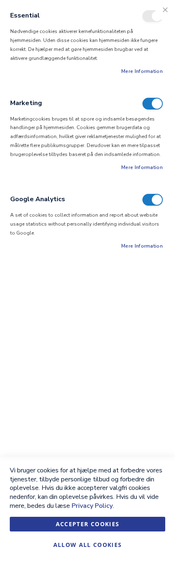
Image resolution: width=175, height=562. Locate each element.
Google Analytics (152, 200)
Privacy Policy (92, 505)
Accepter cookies (88, 524)
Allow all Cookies (87, 545)
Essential (152, 16)
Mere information (142, 71)
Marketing (152, 104)
